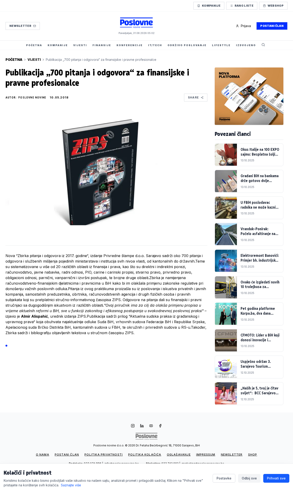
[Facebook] (160, 426)
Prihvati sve (276, 478)
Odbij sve (249, 478)
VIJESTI (80, 45)
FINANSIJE (101, 45)
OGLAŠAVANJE (179, 454)
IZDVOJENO (246, 45)
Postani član (272, 26)
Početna (13, 60)
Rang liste (244, 5)
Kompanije (211, 5)
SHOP (252, 454)
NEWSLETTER (232, 454)
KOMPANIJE (58, 45)
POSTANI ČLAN (67, 454)
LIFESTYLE (221, 45)
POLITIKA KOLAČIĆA (144, 454)
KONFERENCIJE (130, 45)
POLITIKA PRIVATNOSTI (103, 454)
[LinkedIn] (142, 426)
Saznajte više (71, 485)
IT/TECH (155, 45)
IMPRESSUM (205, 454)
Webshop (276, 5)
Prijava (246, 26)
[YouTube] (151, 426)
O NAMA (42, 454)
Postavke (224, 478)
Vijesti (34, 60)
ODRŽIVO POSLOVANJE (187, 45)
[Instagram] (133, 426)
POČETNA (34, 45)
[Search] (263, 45)
